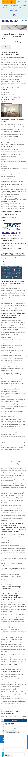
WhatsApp (3, 101)
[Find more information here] (15, 737)
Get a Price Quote (9, 2)
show (8, 46)
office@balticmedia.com (7, 97)
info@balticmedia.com (6, 103)
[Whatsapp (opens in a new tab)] (14, 16)
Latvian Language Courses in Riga (11, 211)
